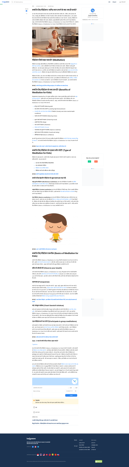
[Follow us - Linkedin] (38, 447)
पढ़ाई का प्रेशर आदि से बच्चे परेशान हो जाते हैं (56, 287)
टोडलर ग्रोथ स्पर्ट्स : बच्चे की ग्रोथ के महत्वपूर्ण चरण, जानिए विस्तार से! (51, 146)
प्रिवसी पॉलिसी (81, 445)
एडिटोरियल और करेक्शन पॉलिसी (84, 447)
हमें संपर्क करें (93, 449)
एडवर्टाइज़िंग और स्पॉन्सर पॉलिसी (84, 449)
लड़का (71, 387)
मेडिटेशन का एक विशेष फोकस (42, 168)
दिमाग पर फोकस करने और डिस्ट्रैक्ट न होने (62, 199)
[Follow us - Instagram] (35, 447)
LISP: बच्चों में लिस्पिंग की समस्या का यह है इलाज (46, 249)
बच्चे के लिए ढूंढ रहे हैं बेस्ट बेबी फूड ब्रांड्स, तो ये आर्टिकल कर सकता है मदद (52, 85)
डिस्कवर (75, 440)
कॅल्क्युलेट (71, 395)
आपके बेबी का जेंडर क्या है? (37, 387)
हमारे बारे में (93, 442)
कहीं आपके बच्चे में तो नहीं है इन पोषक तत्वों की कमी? (47, 337)
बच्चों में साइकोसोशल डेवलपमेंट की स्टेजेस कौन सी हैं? (47, 174)
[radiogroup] (72, 387)
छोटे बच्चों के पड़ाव (50, 6)
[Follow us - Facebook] (33, 447)
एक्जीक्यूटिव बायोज (94, 445)
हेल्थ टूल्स (75, 446)
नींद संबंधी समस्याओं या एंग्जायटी (67, 191)
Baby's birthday (36, 391)
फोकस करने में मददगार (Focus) (42, 127)
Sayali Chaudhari (92, 15)
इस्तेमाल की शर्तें (81, 442)
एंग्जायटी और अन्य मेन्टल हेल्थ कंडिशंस (43, 111)
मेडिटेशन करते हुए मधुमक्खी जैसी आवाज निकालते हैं (53, 296)
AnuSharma (85, 19)
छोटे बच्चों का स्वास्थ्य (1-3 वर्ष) (41, 6)
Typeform (34, 344)
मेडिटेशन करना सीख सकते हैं (39, 350)
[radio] (68, 388)
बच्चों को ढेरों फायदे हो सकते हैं (43, 262)
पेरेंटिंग (33, 6)
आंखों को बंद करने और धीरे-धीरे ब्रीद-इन (50, 274)
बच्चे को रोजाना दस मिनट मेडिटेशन (51, 327)
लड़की (76, 387)
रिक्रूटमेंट (93, 447)
